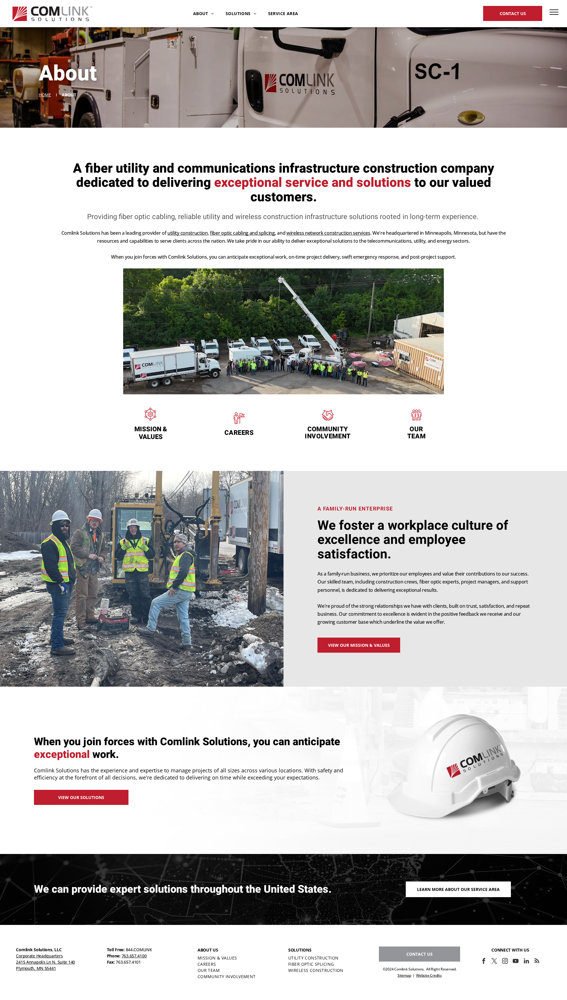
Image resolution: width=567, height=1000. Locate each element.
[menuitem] (203, 13)
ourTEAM (416, 432)
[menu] (554, 12)
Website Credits (428, 975)
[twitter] (494, 962)
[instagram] (505, 962)
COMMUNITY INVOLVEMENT (328, 432)
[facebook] (483, 962)
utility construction (187, 233)
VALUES (151, 437)
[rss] (536, 962)
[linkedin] (526, 962)
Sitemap (404, 975)
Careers (239, 432)
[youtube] (515, 962)
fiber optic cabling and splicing (242, 233)
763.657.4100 (134, 956)
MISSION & (150, 429)
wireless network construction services (328, 233)
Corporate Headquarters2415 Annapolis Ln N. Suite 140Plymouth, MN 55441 (45, 962)
